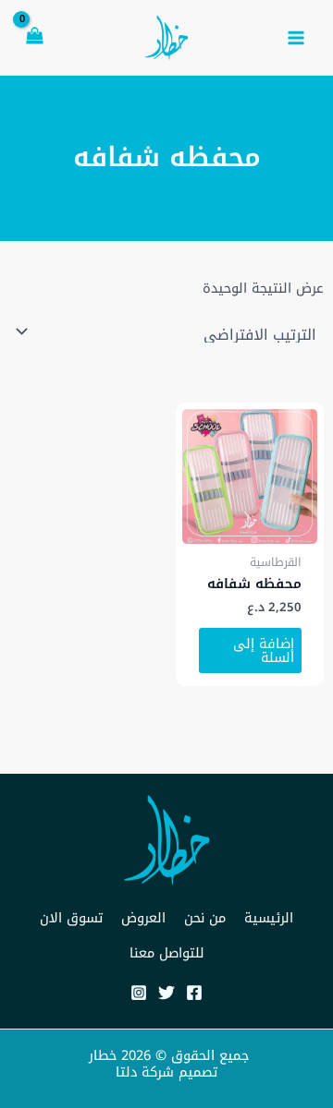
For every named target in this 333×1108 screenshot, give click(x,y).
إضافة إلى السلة (263, 650)
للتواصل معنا (167, 953)
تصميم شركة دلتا (166, 1072)
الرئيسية (268, 918)
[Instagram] (138, 992)
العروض (143, 918)
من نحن (205, 918)
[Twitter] (166, 992)
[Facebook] (194, 992)
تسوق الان (71, 918)
